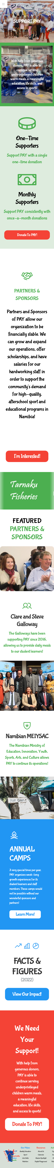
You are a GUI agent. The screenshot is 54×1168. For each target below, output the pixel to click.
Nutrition (25, 1162)
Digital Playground (41, 1162)
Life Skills (25, 1158)
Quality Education (25, 1151)
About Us (41, 1151)
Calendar (41, 1155)
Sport (25, 1155)
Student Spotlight (41, 1158)
